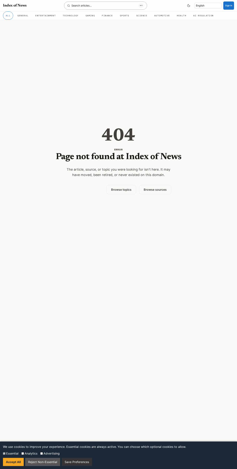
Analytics (31, 453)
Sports (124, 15)
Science (141, 15)
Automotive (162, 15)
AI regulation (203, 15)
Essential (12, 453)
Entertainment (45, 15)
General (22, 15)
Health (181, 15)
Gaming (90, 15)
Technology (70, 15)
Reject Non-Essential (42, 462)
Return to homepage (84, 189)
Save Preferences (77, 462)
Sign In (228, 5)
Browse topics (121, 189)
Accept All (13, 462)
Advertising (52, 453)
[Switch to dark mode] (189, 5)
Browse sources (155, 189)
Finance (107, 15)
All (8, 15)
